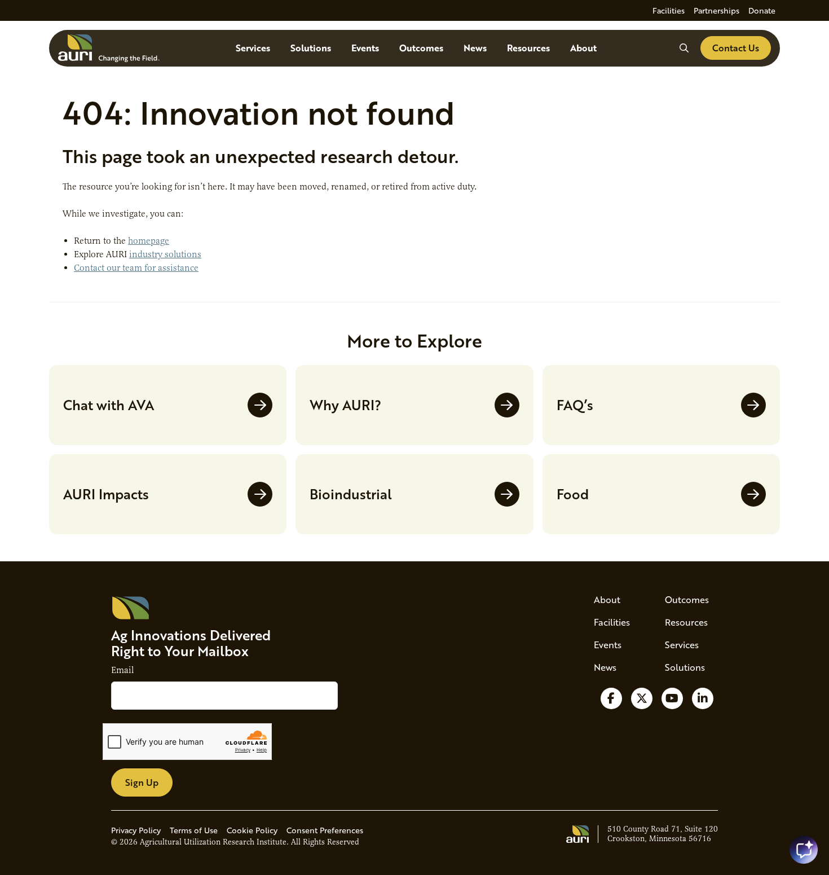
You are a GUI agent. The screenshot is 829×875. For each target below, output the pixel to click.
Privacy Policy (136, 830)
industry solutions (165, 254)
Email (122, 670)
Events (365, 47)
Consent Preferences (324, 830)
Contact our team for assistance (136, 268)
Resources (528, 47)
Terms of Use (194, 830)
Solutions (310, 47)
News (475, 47)
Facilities (668, 10)
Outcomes (421, 47)
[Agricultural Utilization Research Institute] (109, 48)
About (583, 47)
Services (253, 47)
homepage (148, 241)
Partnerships (716, 10)
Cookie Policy (252, 830)
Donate (761, 10)
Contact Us (735, 47)
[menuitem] (668, 10)
